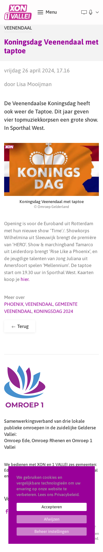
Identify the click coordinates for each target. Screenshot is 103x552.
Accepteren (51, 506)
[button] (47, 12)
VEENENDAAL (18, 28)
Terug (22, 326)
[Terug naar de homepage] (19, 12)
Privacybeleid (66, 494)
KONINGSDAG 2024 (53, 311)
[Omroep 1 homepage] (24, 388)
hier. (25, 279)
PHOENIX (13, 304)
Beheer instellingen (51, 531)
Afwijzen (51, 519)
